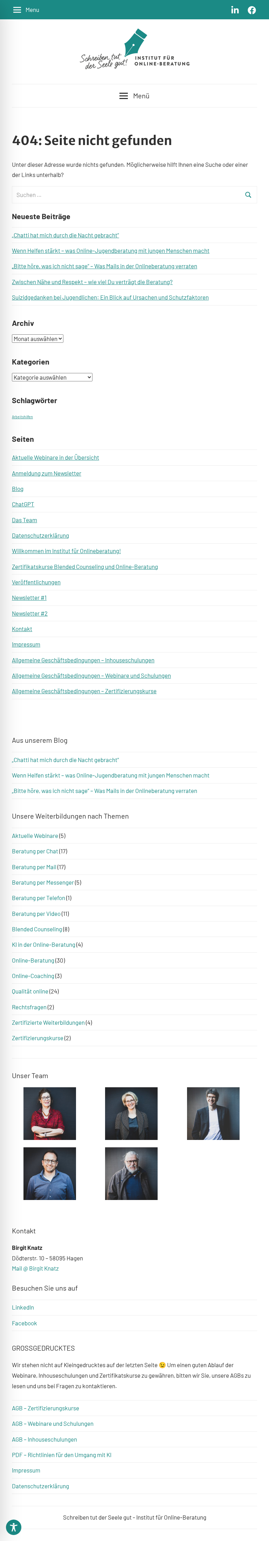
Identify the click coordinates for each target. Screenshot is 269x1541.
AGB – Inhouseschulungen (44, 1439)
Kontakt (22, 628)
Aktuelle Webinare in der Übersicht (55, 457)
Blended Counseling (37, 928)
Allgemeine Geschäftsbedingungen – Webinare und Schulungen (91, 675)
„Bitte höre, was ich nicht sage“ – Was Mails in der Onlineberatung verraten (104, 265)
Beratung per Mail (34, 866)
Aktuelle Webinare (35, 835)
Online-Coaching (33, 975)
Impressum (26, 644)
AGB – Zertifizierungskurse (45, 1407)
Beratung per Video (36, 913)
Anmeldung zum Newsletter (46, 473)
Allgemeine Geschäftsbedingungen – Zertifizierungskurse (84, 690)
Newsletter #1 (29, 597)
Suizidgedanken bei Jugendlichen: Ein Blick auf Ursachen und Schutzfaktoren (110, 297)
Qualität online (30, 991)
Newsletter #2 (30, 613)
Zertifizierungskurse (37, 1037)
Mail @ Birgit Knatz (35, 1268)
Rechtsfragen (29, 1006)
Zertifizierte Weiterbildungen (48, 1022)
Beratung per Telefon (38, 897)
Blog (17, 488)
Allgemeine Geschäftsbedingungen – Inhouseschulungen (83, 659)
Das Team (24, 519)
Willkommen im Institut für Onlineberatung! (66, 550)
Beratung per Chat (35, 850)
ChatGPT (23, 503)
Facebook (24, 1322)
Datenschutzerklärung (40, 535)
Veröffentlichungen (36, 581)
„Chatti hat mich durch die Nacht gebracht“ (65, 234)
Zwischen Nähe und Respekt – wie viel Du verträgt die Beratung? (92, 281)
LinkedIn (23, 1307)
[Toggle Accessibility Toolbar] (13, 1527)
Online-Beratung (33, 960)
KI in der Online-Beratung (43, 944)
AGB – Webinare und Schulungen (53, 1423)
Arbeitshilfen (22, 416)
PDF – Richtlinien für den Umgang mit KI (61, 1454)
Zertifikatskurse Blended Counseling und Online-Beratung (85, 566)
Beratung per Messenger (43, 882)
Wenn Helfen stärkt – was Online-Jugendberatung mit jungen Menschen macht (110, 250)
